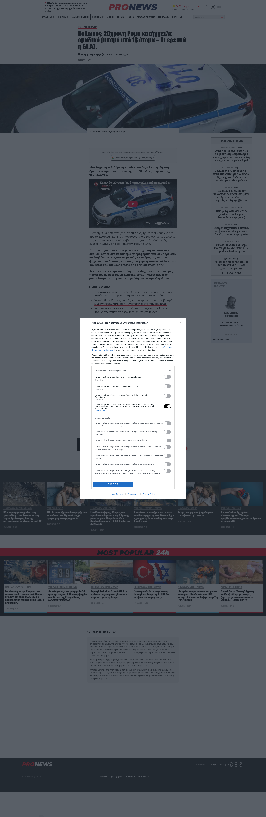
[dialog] (133, 408)
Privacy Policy (149, 494)
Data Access (133, 494)
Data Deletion (117, 494)
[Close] (181, 323)
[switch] (167, 377)
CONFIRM (113, 484)
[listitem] (133, 370)
